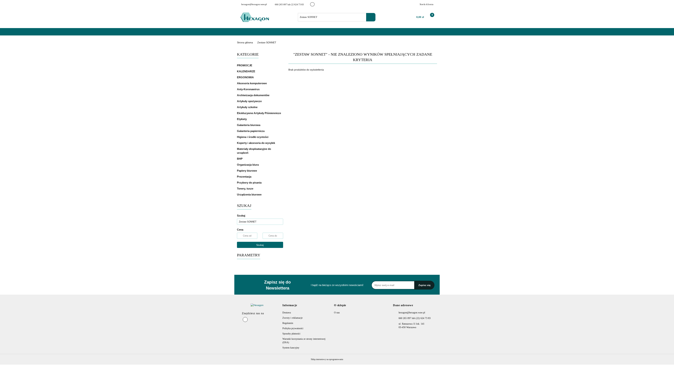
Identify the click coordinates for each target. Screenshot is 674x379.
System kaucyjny (290, 347)
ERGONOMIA (245, 77)
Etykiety (242, 119)
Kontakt (286, 33)
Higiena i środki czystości (253, 136)
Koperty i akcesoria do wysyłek (256, 142)
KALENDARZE (246, 71)
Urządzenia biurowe (249, 194)
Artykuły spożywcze (249, 101)
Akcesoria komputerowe (252, 83)
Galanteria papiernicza (251, 130)
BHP (240, 158)
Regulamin (287, 323)
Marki (260, 33)
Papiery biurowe (247, 170)
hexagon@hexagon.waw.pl (412, 312)
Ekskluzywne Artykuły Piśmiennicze (259, 113)
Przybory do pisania (249, 182)
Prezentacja (244, 176)
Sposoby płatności (291, 333)
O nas (273, 33)
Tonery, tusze (245, 188)
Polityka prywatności (292, 328)
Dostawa (286, 312)
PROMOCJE (244, 65)
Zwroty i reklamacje (292, 318)
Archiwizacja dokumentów (253, 95)
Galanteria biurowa (249, 125)
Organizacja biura (248, 164)
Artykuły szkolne (247, 107)
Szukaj (260, 245)
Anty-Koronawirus (248, 89)
